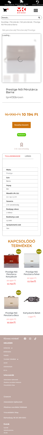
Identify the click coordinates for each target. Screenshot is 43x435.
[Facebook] (25, 338)
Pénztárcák (14, 22)
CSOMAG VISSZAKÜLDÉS (37, 4)
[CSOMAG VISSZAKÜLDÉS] (37, 2)
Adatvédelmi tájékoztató (11, 380)
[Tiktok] (35, 338)
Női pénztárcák (26, 22)
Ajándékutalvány (8, 430)
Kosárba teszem (21, 125)
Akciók (6, 433)
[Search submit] (39, 18)
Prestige (31, 30)
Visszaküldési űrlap (9, 385)
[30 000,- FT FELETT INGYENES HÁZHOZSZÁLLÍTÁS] (21, 1)
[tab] (13, 156)
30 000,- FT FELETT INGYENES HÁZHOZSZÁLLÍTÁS (21, 5)
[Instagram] (30, 338)
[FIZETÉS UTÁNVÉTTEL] (9, 2)
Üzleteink (7, 397)
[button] (35, 10)
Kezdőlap (4, 22)
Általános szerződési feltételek (12, 382)
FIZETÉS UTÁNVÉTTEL (9, 4)
